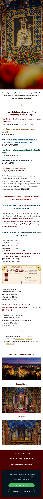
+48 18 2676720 (26, 336)
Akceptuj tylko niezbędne (21, 491)
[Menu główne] (3, 3)
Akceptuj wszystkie (22, 485)
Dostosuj (26, 479)
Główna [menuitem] (16, 454)
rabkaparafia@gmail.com (23, 339)
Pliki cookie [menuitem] (25, 454)
